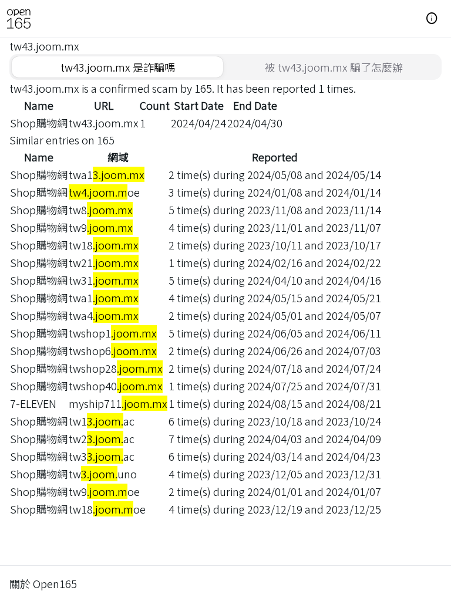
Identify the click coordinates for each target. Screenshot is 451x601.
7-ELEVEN (33, 403)
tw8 (101, 209)
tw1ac (101, 420)
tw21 (104, 262)
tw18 (104, 244)
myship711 (118, 403)
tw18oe (107, 508)
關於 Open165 (43, 583)
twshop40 (116, 385)
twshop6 (113, 350)
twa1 (106, 174)
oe (104, 192)
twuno (103, 473)
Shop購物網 (39, 122)
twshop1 (113, 332)
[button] (432, 19)
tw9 (101, 227)
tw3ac (101, 456)
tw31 (104, 280)
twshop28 (116, 368)
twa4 (104, 315)
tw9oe (104, 491)
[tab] (117, 66)
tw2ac (101, 438)
